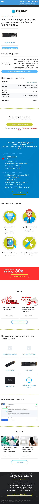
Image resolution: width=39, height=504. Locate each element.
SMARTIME (12, 502)
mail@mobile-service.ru (19, 163)
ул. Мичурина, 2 (11, 156)
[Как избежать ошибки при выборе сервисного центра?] (10, 441)
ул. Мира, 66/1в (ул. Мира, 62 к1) (17, 175)
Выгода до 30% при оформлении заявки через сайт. (28, 309)
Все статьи (20, 462)
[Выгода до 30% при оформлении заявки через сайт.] (29, 301)
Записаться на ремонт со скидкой (19, 71)
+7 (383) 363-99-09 (29, 1)
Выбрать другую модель (9, 48)
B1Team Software (21, 502)
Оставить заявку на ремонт (19, 124)
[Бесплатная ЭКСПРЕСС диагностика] (10, 301)
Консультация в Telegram (13, 166)
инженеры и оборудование (29, 229)
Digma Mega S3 (32, 82)
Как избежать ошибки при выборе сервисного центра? (10, 449)
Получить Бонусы (19, 276)
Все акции (20, 322)
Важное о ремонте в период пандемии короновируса (28, 449)
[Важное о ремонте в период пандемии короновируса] (29, 441)
